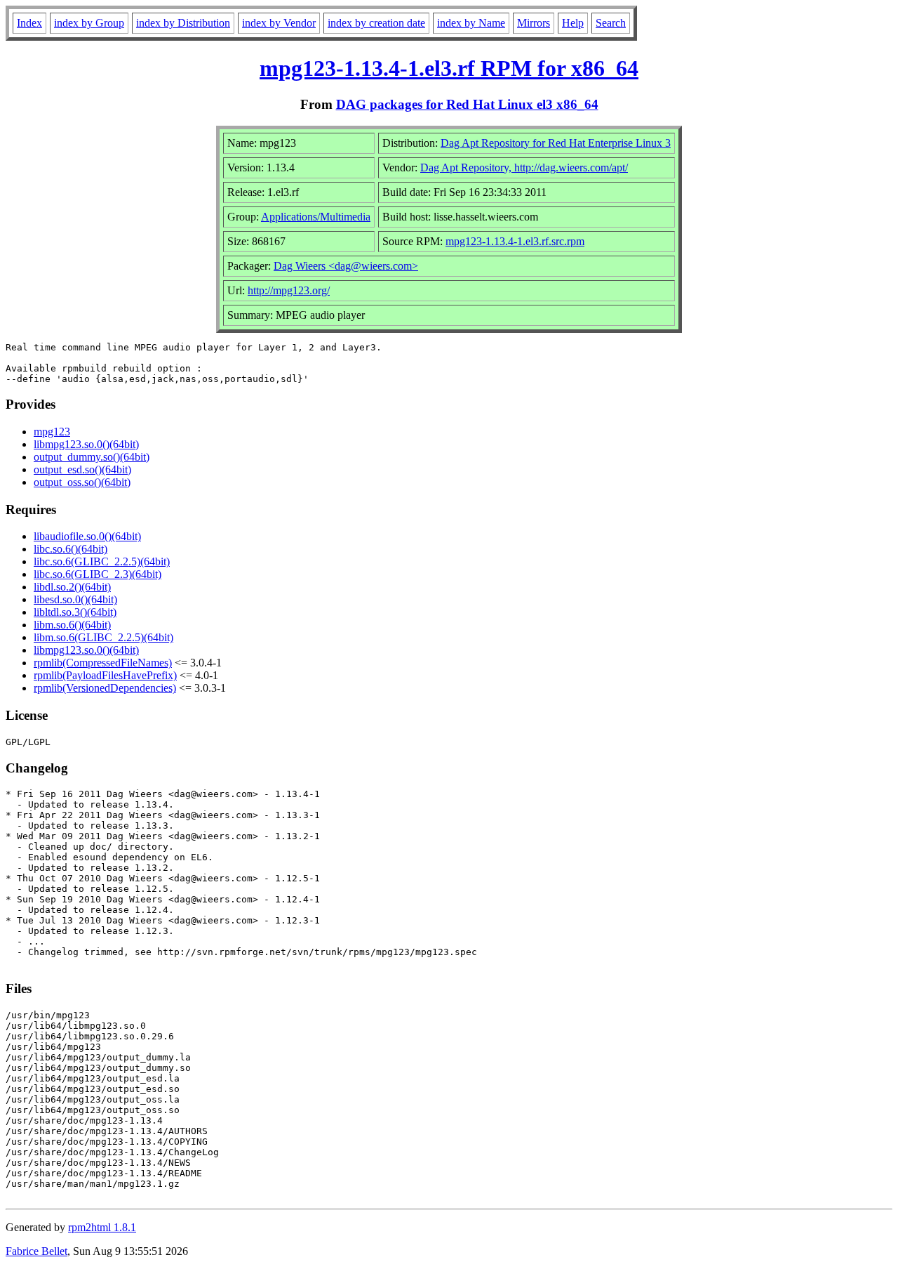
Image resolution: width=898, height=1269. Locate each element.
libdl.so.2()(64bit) (72, 587)
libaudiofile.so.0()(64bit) (87, 536)
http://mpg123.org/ (289, 290)
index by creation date (376, 23)
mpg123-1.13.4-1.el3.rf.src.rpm (514, 241)
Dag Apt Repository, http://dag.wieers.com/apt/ (524, 167)
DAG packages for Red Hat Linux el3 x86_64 (467, 104)
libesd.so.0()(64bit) (75, 599)
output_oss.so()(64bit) (82, 482)
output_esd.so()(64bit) (82, 469)
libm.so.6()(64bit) (72, 625)
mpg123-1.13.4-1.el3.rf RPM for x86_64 (449, 68)
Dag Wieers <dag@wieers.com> (346, 266)
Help (573, 23)
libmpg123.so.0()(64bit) (86, 444)
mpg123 (52, 432)
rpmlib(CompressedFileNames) (103, 663)
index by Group (89, 23)
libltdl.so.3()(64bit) (75, 612)
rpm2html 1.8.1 (102, 1227)
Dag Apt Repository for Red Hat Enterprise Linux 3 (556, 143)
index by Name (471, 23)
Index (29, 23)
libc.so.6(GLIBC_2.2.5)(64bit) (102, 561)
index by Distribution (183, 23)
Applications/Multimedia (315, 217)
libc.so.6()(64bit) (70, 549)
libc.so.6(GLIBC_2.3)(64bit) (97, 574)
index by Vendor (279, 23)
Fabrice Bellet (36, 1251)
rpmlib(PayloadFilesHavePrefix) (105, 675)
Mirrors (533, 23)
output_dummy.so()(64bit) (91, 457)
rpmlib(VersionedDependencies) (105, 688)
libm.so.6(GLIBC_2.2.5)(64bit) (103, 637)
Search (611, 23)
